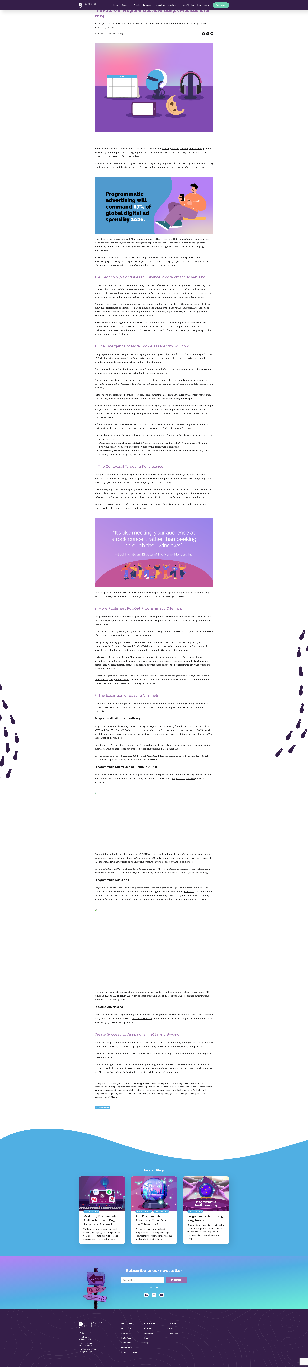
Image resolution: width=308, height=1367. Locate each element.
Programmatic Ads (102, 1108)
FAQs (146, 1343)
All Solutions (126, 1328)
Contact (170, 1328)
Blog (146, 1338)
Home (115, 5)
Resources (202, 5)
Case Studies (188, 5)
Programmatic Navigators (154, 5)
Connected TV (126, 1347)
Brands (137, 5)
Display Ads (125, 1333)
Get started (221, 5)
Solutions (172, 5)
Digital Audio (126, 1343)
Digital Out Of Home (129, 1352)
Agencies (126, 5)
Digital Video (126, 1338)
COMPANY (171, 1323)
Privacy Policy (172, 1333)
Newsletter (148, 1333)
